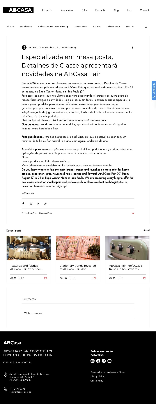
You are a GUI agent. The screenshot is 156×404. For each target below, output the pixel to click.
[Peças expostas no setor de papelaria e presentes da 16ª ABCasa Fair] (78, 248)
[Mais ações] (132, 47)
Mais (128, 26)
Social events (26, 26)
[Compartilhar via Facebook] (23, 203)
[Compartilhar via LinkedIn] (38, 203)
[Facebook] (98, 361)
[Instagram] (92, 361)
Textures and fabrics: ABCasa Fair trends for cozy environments (25, 267)
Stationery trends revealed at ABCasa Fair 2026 (78, 267)
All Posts (10, 26)
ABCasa (97, 26)
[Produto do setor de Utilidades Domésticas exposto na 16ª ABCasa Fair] (127, 248)
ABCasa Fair (28, 193)
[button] (84, 10)
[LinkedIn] (104, 361)
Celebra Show (113, 26)
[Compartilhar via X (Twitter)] (30, 203)
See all (147, 230)
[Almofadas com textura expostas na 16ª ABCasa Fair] (29, 248)
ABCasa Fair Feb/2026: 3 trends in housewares (125, 267)
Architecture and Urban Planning (53, 26)
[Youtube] (109, 361)
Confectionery (80, 26)
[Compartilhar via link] (45, 203)
